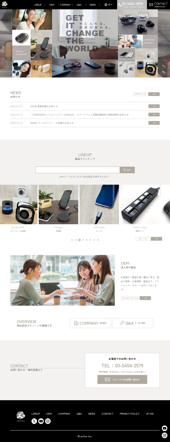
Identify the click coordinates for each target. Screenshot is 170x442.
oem (51, 4)
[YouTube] (41, 420)
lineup (35, 413)
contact (107, 413)
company (65, 4)
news (93, 4)
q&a (79, 4)
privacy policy (129, 413)
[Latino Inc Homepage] (4, 3)
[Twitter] (34, 420)
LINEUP (38, 4)
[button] (72, 240)
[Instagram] (48, 420)
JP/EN (150, 413)
